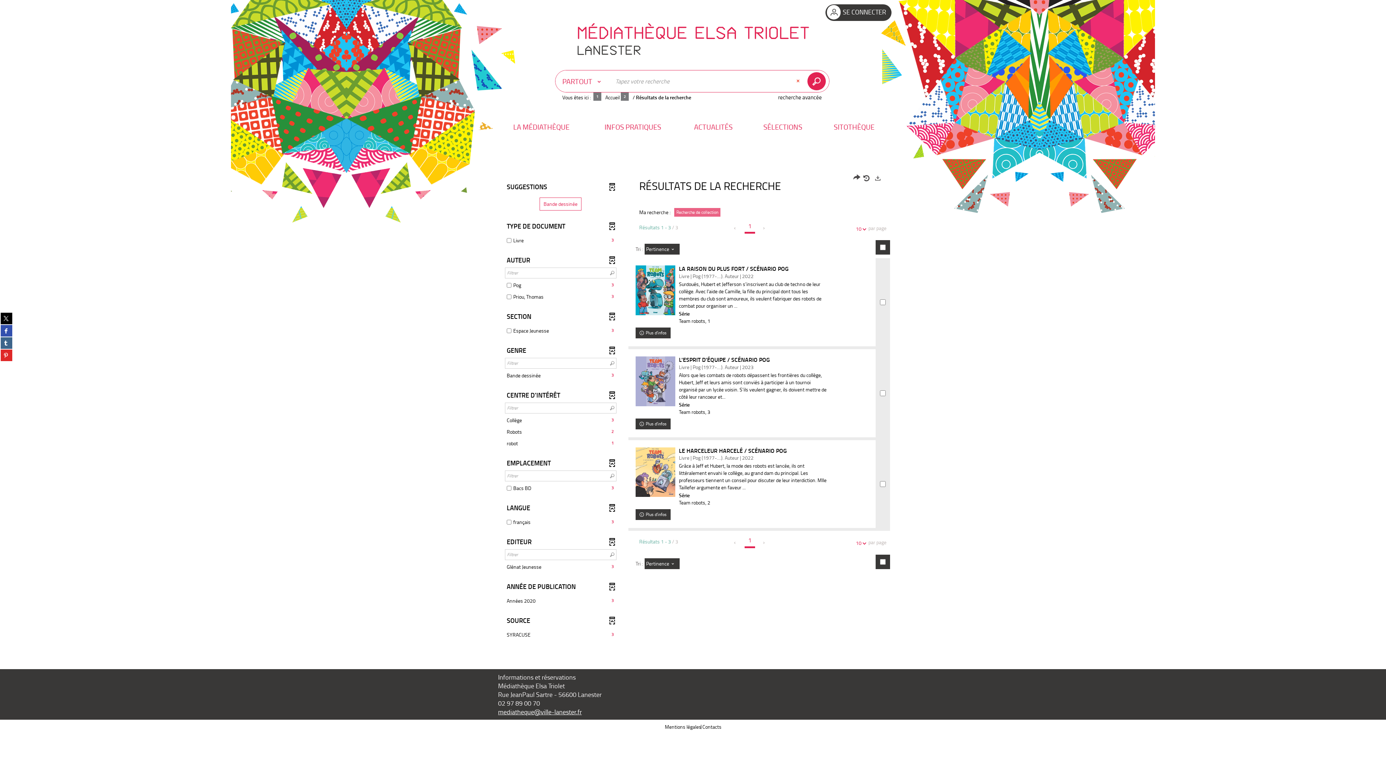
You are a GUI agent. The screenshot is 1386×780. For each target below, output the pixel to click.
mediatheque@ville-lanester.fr (540, 711)
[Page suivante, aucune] (764, 228)
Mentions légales (683, 726)
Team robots (692, 320)
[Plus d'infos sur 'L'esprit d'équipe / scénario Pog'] (655, 381)
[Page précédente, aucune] (735, 228)
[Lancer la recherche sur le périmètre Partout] (818, 81)
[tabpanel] (693, 407)
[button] (541, 127)
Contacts (712, 726)
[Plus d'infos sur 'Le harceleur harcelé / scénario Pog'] (655, 472)
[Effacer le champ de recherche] (798, 81)
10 (859, 228)
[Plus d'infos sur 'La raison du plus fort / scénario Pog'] (655, 290)
